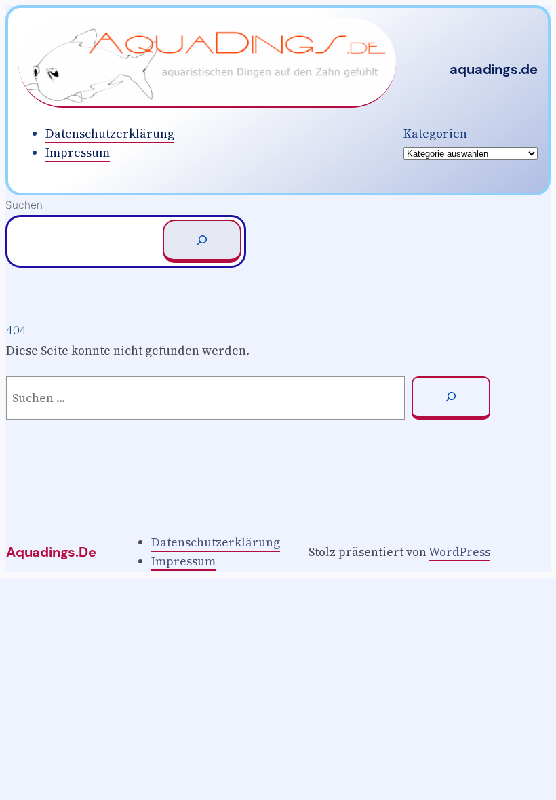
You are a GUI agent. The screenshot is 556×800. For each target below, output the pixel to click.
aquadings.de (494, 69)
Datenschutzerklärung (109, 133)
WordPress (459, 552)
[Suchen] (202, 241)
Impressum (77, 152)
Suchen (24, 205)
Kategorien (435, 133)
